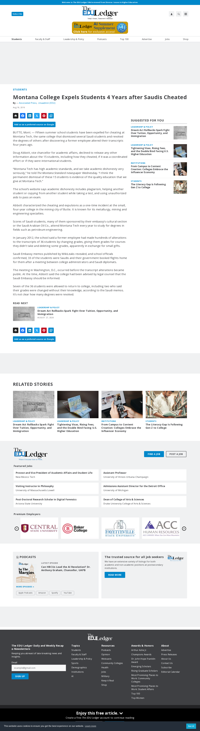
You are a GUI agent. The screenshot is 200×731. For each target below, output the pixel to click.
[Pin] (44, 115)
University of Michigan (115, 490)
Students (20, 89)
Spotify (55, 592)
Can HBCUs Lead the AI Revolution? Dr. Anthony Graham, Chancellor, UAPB (65, 568)
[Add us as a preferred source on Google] (51, 115)
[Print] (15, 115)
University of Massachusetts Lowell (35, 490)
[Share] (22, 115)
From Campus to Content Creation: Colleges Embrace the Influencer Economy (149, 169)
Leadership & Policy (48, 307)
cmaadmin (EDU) (47, 102)
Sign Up (20, 676)
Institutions (138, 163)
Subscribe (17, 14)
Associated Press (28, 102)
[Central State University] (120, 528)
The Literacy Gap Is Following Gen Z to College (148, 186)
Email (14, 662)
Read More (114, 574)
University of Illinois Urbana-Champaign (125, 476)
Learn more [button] (90, 726)
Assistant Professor (114, 472)
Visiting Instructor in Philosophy (35, 486)
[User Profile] (171, 14)
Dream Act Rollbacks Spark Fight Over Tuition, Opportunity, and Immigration (77, 312)
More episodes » (25, 586)
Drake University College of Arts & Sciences (126, 503)
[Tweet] (37, 115)
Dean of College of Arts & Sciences (123, 499)
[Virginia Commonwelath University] (39, 528)
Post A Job (176, 454)
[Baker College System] (161, 528)
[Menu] (185, 14)
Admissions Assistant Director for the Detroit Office (134, 486)
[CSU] (80, 528)
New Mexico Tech (25, 476)
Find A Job (154, 454)
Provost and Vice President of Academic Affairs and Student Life (54, 472)
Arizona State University (29, 503)
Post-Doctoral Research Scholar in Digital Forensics (46, 499)
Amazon (42, 592)
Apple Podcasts (26, 592)
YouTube (68, 592)
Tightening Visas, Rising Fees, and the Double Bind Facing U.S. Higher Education (150, 151)
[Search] (178, 14)
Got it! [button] (191, 726)
